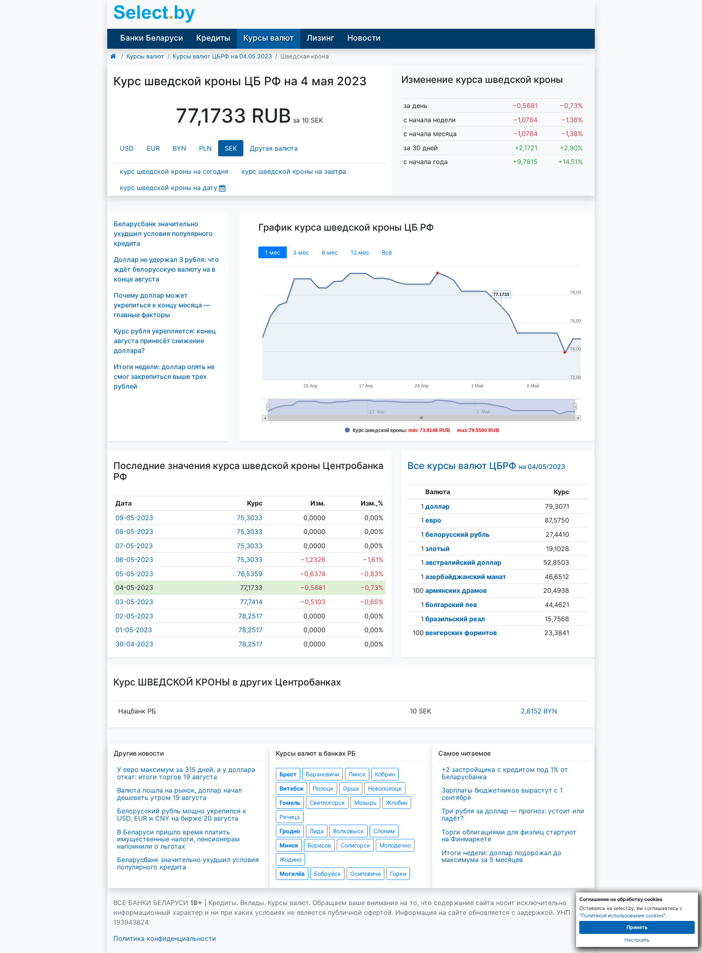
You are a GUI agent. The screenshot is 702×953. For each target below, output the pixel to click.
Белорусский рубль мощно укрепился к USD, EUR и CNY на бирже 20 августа (181, 814)
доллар (437, 506)
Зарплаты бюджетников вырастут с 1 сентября (502, 794)
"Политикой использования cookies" (622, 915)
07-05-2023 (134, 546)
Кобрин (385, 774)
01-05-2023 (133, 630)
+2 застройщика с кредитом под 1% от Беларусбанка (505, 773)
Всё (387, 252)
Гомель (290, 802)
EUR (153, 148)
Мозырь (365, 802)
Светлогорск (327, 802)
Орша (351, 788)
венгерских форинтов (461, 633)
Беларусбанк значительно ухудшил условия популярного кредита (163, 233)
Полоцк (323, 788)
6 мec (330, 252)
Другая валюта (274, 148)
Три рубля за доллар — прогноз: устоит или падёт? (513, 814)
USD (127, 148)
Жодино (290, 859)
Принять (637, 927)
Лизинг (320, 38)
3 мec (301, 252)
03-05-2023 (134, 602)
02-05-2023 (134, 616)
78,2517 (250, 616)
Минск (289, 845)
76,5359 (249, 574)
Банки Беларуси (151, 38)
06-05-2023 (134, 559)
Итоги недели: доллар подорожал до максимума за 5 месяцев (501, 856)
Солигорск (355, 845)
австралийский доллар (463, 562)
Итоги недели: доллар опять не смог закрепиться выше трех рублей (164, 376)
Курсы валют (268, 38)
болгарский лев (451, 605)
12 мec (360, 252)
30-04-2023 (134, 644)
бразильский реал (455, 619)
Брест (288, 774)
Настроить (637, 940)
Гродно (290, 831)
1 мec (272, 252)
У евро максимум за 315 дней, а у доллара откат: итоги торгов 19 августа (186, 773)
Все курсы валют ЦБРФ (486, 465)
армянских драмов (456, 590)
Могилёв (292, 873)
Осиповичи (365, 873)
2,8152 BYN (539, 711)
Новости (364, 38)
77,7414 (251, 602)
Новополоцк (385, 788)
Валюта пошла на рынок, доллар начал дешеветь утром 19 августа (179, 794)
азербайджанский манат (465, 577)
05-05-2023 (134, 574)
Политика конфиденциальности (164, 938)
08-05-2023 (134, 531)
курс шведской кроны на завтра (293, 171)
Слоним (384, 831)
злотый (437, 549)
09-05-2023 (134, 518)
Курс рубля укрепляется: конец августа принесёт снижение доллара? (165, 340)
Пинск (357, 774)
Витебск (291, 788)
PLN (205, 148)
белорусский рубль (457, 534)
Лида (317, 831)
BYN (179, 148)
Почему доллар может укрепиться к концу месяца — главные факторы (162, 305)
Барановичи (322, 774)
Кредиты (213, 38)
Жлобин (396, 802)
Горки (398, 873)
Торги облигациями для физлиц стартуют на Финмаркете (509, 835)
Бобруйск (327, 873)
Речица (290, 816)
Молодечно (395, 845)
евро (433, 520)
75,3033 (249, 518)
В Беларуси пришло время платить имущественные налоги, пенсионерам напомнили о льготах (178, 839)
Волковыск (348, 831)
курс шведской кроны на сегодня (174, 171)
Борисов (319, 845)
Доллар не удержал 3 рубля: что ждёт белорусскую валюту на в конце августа (166, 269)
